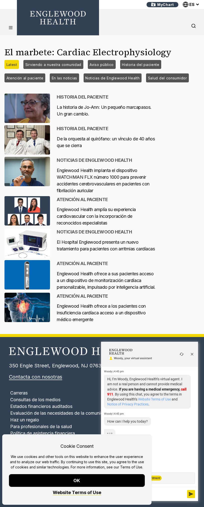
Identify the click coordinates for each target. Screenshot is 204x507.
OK (77, 480)
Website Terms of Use (77, 492)
